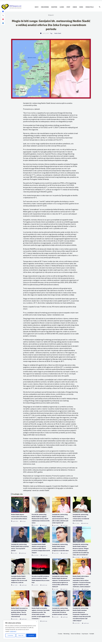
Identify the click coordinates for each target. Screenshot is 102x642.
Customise (10, 635)
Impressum (85, 633)
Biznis (81, 7)
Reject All (20, 635)
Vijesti (36, 7)
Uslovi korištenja (75, 633)
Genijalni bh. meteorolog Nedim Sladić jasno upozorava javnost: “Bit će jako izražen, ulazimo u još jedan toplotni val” (60, 518)
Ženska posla (90, 7)
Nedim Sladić (57, 33)
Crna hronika (45, 7)
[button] (99, 7)
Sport (68, 7)
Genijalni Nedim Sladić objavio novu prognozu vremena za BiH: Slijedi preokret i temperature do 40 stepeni (41, 548)
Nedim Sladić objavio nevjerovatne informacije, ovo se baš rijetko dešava (19, 516)
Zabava (75, 7)
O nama (60, 633)
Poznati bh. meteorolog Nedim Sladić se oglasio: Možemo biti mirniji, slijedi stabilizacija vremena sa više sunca (41, 518)
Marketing (66, 633)
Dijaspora (54, 7)
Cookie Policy (13, 631)
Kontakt (91, 633)
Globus (62, 7)
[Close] (37, 621)
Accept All (31, 635)
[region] (20, 629)
